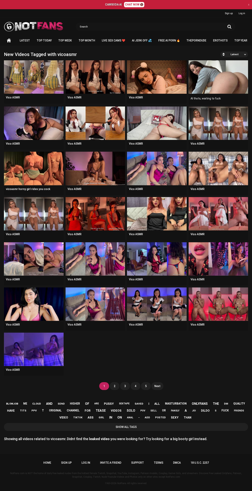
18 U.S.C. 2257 (200, 462)
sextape (124, 403)
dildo (205, 410)
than (187, 417)
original (55, 410)
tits (23, 410)
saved (139, 403)
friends (239, 410)
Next (157, 386)
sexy (175, 417)
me (25, 403)
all (157, 404)
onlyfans (200, 404)
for (88, 410)
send (61, 403)
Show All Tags (126, 427)
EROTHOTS (220, 40)
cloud (36, 403)
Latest (25, 40)
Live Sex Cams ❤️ (113, 40)
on (119, 417)
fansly (175, 410)
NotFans (121, 483)
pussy (109, 404)
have (11, 410)
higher (75, 403)
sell (153, 410)
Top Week (65, 40)
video (63, 417)
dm (226, 403)
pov (142, 410)
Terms (158, 462)
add (147, 417)
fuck (225, 410)
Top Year (240, 40)
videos (116, 410)
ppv (34, 410)
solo (131, 410)
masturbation (176, 403)
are (96, 403)
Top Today (44, 40)
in (110, 417)
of (87, 404)
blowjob (12, 403)
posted (160, 417)
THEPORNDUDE (196, 40)
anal (130, 417)
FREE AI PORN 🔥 (169, 40)
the (216, 404)
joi (194, 410)
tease (101, 410)
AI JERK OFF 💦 (142, 40)
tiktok (77, 417)
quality (239, 403)
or (164, 410)
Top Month (87, 40)
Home (9, 41)
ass (91, 417)
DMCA (177, 462)
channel (73, 410)
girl (101, 417)
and (49, 404)
